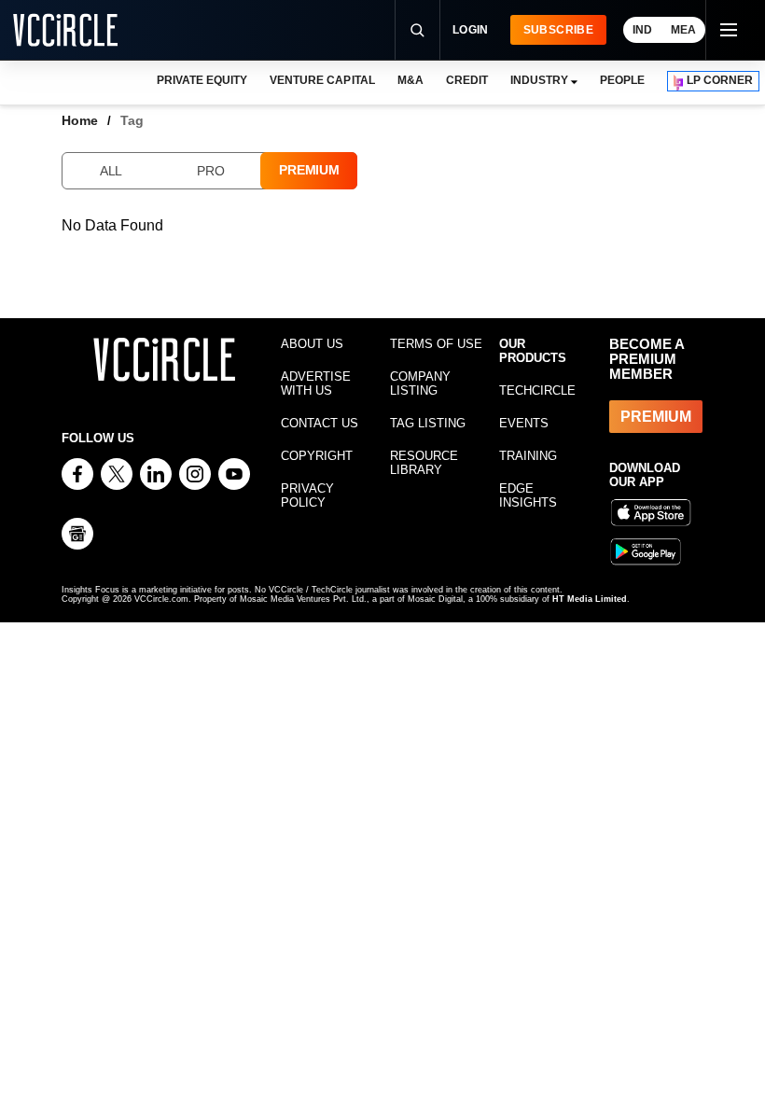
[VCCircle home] (65, 30)
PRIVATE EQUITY (202, 80)
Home (80, 120)
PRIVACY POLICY (307, 495)
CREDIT (467, 80)
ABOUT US (312, 344)
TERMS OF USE (436, 344)
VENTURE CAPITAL (322, 80)
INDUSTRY (539, 80)
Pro (210, 170)
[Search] (417, 30)
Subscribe (558, 29)
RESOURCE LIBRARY (424, 463)
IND (642, 29)
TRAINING (528, 456)
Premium (309, 169)
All (111, 170)
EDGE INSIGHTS (528, 495)
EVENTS (524, 423)
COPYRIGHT (317, 456)
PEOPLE (622, 80)
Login (470, 29)
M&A (410, 80)
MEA (683, 29)
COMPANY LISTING (420, 383)
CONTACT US (319, 423)
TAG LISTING (428, 423)
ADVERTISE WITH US (316, 383)
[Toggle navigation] (727, 30)
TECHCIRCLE (537, 390)
